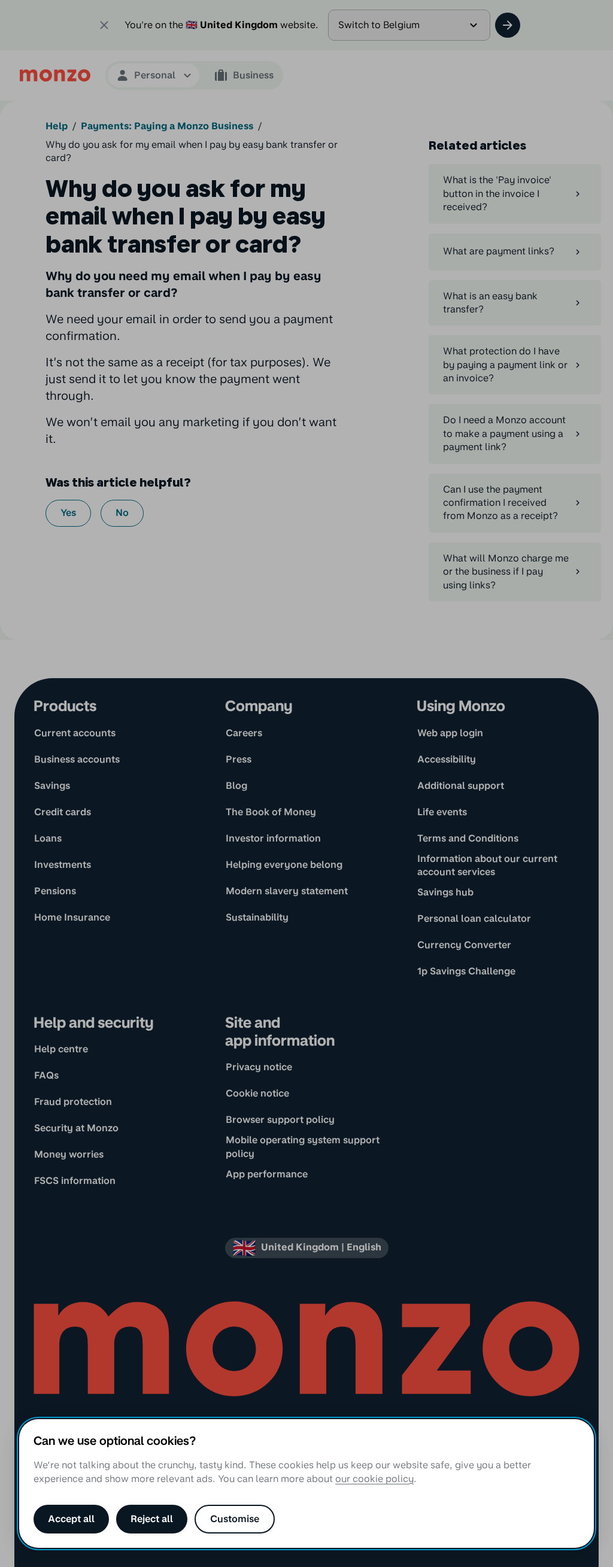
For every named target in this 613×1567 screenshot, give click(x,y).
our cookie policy (374, 1478)
